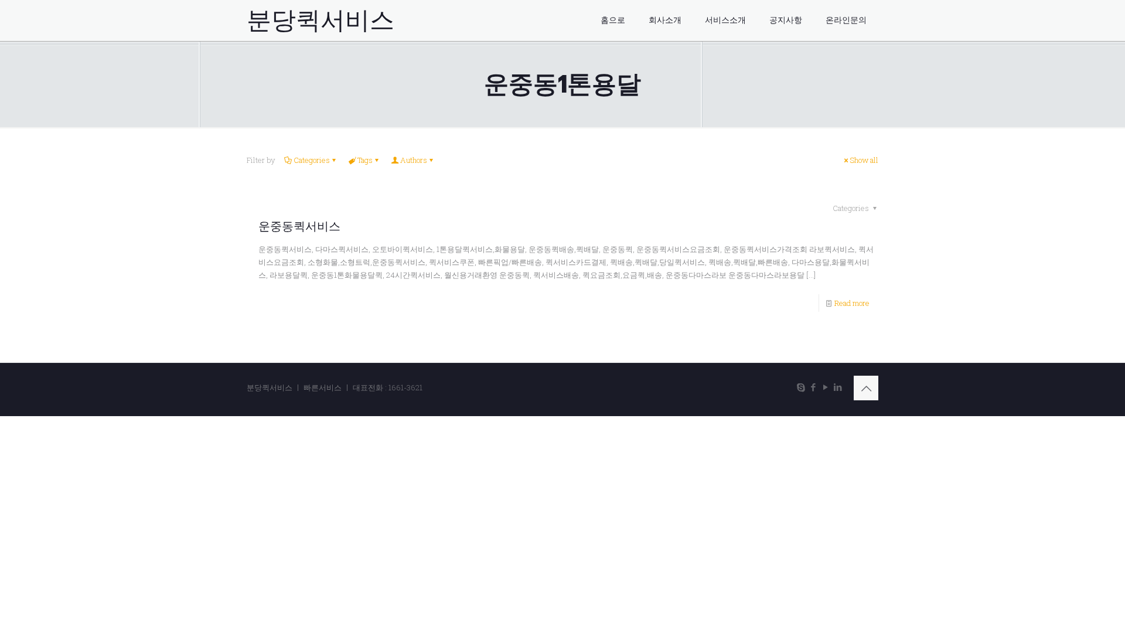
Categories (312, 160)
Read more (852, 303)
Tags (365, 160)
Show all (864, 160)
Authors (413, 160)
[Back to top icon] (866, 388)
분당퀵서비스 (320, 20)
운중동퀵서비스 (299, 226)
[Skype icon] (800, 387)
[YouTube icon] (825, 387)
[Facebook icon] (813, 387)
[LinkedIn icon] (837, 387)
